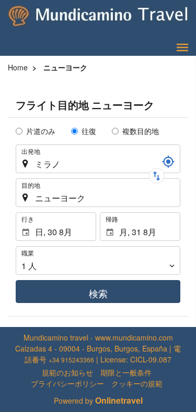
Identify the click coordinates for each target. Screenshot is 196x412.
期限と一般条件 (126, 372)
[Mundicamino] (99, 15)
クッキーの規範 (137, 383)
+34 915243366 (71, 359)
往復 (89, 131)
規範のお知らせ (67, 372)
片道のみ (40, 131)
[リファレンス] (168, 161)
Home (18, 67)
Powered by (98, 400)
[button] (182, 47)
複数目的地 (140, 131)
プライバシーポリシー (67, 383)
